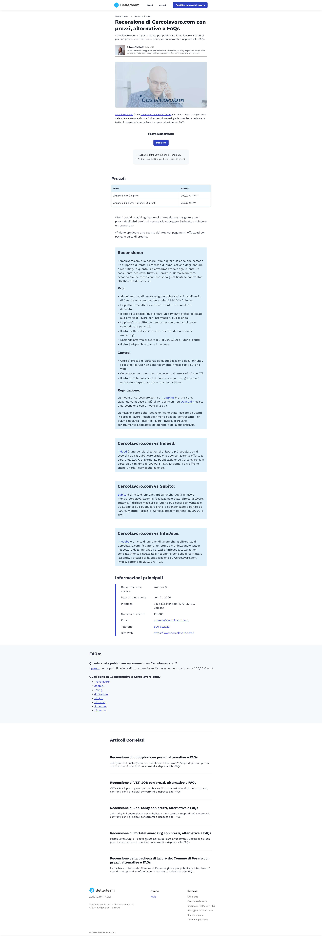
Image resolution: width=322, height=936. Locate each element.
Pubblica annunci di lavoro (190, 5)
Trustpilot (167, 397)
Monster (99, 702)
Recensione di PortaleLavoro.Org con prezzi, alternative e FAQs (160, 833)
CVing (98, 690)
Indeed (122, 451)
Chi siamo (192, 896)
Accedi (162, 5)
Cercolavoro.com (124, 114)
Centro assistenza (197, 901)
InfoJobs (123, 541)
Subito (122, 494)
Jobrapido (101, 694)
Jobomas (100, 706)
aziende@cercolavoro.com (171, 620)
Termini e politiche (197, 919)
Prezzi (150, 5)
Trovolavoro (102, 681)
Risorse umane (121, 16)
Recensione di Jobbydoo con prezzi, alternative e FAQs (154, 757)
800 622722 (162, 626)
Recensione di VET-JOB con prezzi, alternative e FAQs (153, 782)
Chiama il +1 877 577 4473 (201, 906)
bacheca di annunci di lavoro (156, 114)
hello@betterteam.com (200, 910)
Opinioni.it (187, 401)
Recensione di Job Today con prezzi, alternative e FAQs (154, 808)
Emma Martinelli (136, 47)
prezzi (95, 668)
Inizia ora (161, 142)
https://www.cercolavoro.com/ (174, 633)
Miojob (98, 698)
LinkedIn (100, 710)
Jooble (98, 685)
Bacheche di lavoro (143, 16)
